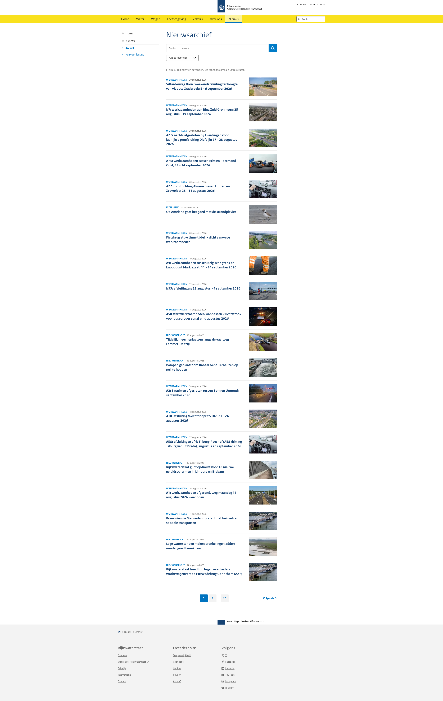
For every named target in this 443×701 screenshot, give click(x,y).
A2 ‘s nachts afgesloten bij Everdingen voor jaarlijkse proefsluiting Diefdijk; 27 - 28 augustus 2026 (201, 139)
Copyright (178, 661)
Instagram (230, 681)
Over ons (216, 19)
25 (224, 598)
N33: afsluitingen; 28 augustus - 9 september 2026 (203, 288)
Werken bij (132, 661)
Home (125, 19)
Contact (301, 4)
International (317, 4)
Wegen (155, 19)
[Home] (119, 632)
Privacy (177, 674)
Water (140, 19)
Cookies (177, 668)
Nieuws (234, 19)
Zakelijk (198, 19)
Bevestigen (273, 48)
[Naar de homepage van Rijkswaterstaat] (241, 7)
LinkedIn (229, 668)
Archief (129, 48)
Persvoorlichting (134, 54)
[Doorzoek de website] (299, 19)
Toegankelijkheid (182, 655)
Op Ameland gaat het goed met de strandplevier (201, 212)
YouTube (229, 674)
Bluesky (229, 687)
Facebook (230, 661)
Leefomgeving (176, 19)
